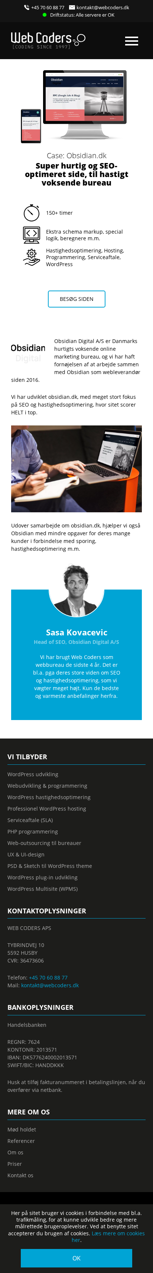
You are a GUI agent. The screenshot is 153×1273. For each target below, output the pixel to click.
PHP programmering (32, 831)
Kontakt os (20, 1175)
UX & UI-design (26, 854)
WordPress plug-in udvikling (42, 877)
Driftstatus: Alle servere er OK (82, 14)
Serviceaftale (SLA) (30, 820)
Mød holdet (21, 1129)
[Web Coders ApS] (48, 38)
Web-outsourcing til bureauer (44, 842)
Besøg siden (77, 298)
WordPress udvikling (32, 774)
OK (76, 1258)
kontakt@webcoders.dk (102, 7)
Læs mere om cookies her (108, 1236)
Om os (15, 1152)
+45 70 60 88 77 (47, 7)
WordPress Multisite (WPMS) (42, 888)
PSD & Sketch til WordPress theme (49, 865)
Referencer (21, 1140)
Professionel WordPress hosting (46, 808)
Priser (14, 1163)
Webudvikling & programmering (47, 785)
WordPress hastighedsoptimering (49, 797)
